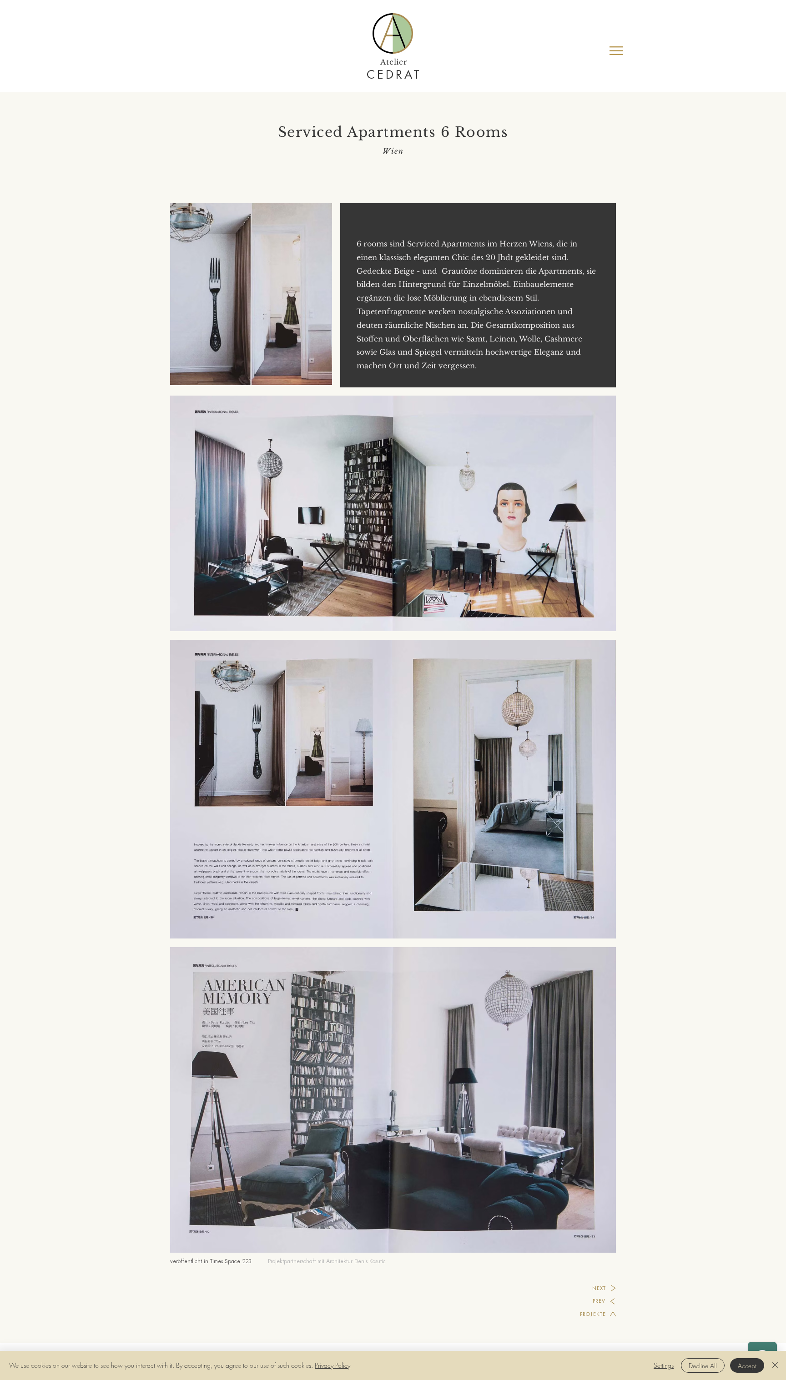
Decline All (703, 1365)
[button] (616, 50)
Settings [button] (664, 1365)
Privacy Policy (332, 1365)
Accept (747, 1365)
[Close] (775, 1365)
